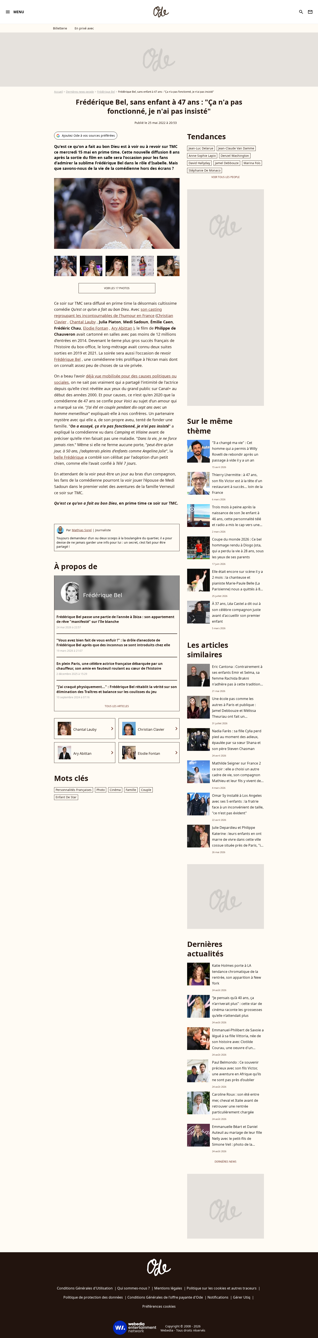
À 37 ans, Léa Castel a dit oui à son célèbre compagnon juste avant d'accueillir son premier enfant (236, 612)
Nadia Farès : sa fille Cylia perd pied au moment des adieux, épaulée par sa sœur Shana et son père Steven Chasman (236, 740)
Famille (131, 790)
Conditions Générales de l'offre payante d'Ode (165, 1297)
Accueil (58, 92)
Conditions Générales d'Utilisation (85, 1288)
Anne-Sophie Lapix (202, 156)
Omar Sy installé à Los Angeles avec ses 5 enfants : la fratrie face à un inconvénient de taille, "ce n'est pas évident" (237, 804)
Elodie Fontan (95, 328)
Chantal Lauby (83, 321)
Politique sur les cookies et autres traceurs (222, 1288)
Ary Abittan (121, 328)
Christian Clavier (151, 729)
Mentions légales (168, 1288)
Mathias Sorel (82, 530)
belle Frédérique (69, 457)
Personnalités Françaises (74, 790)
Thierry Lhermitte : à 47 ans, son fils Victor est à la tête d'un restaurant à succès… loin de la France (237, 483)
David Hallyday (199, 163)
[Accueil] (161, 12)
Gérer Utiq (241, 1297)
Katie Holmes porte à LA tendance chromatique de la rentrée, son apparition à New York (236, 974)
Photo (100, 790)
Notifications (217, 1297)
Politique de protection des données (93, 1297)
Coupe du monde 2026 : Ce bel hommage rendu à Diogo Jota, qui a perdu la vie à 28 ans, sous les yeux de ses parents (238, 548)
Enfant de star (66, 797)
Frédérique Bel (106, 92)
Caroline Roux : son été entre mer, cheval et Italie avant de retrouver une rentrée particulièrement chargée (235, 1103)
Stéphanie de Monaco (204, 170)
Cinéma (115, 790)
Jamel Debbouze (227, 163)
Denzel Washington (235, 156)
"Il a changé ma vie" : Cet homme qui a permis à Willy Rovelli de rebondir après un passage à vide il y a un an (235, 451)
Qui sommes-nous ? (133, 1288)
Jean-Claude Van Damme (236, 148)
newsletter (310, 12)
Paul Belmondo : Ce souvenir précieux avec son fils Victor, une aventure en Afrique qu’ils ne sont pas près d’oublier (236, 1071)
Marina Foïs (252, 163)
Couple (146, 790)
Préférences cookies (159, 1306)
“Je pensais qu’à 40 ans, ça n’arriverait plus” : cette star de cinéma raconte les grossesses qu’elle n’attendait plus (237, 1006)
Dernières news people (80, 92)
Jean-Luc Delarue (201, 148)
